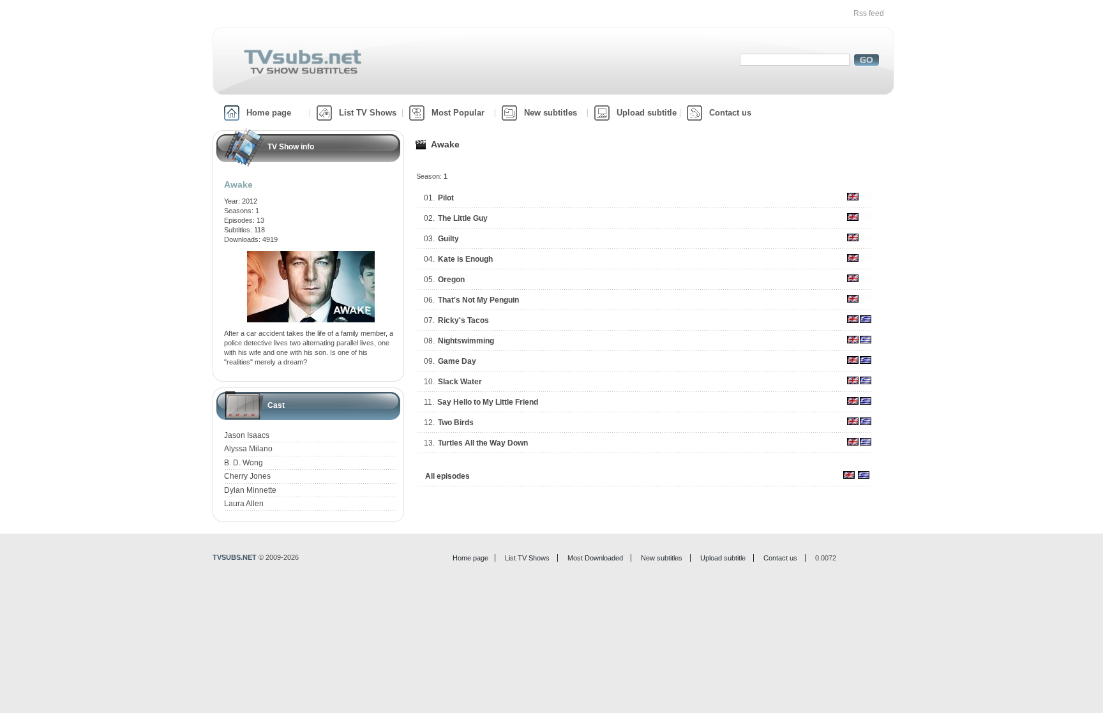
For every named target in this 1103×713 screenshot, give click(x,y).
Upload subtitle (647, 112)
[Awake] (311, 255)
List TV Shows (367, 112)
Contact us (730, 112)
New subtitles (550, 112)
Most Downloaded (595, 558)
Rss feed (868, 13)
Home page (268, 112)
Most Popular (457, 112)
